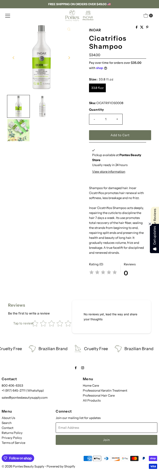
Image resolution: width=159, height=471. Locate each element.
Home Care (91, 385)
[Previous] (13, 57)
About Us (8, 418)
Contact (7, 428)
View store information (108, 172)
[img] (103, 273)
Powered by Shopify (61, 466)
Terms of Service (13, 443)
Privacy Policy (12, 438)
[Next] (68, 57)
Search (7, 423)
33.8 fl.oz (97, 88)
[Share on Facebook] (137, 27)
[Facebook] (76, 367)
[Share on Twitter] (142, 27)
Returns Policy (12, 433)
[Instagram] (82, 367)
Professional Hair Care (99, 395)
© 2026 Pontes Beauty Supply (23, 466)
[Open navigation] (7, 16)
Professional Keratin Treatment (105, 390)
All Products (92, 400)
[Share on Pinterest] (147, 27)
